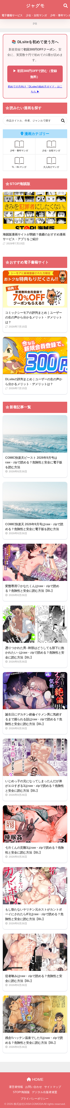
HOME (37, 1079)
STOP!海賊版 (21, 1092)
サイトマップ (52, 1086)
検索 (63, 120)
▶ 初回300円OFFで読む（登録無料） (35, 74)
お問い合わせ (33, 1086)
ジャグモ (35, 5)
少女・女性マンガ (36, 15)
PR (35, 23)
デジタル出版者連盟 (44, 1092)
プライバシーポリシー (35, 1098)
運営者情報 (16, 1086)
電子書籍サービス (12, 15)
